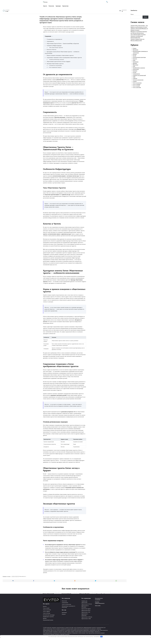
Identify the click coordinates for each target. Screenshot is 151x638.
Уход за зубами (136, 84)
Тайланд (135, 78)
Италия (135, 54)
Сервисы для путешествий (139, 75)
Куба (134, 60)
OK (101, 636)
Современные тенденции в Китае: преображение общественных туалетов (64, 57)
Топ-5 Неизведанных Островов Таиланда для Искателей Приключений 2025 (138, 36)
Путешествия (65, 6)
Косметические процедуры (139, 57)
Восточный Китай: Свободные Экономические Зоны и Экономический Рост (66, 596)
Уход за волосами (137, 83)
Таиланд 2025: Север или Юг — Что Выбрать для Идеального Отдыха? (139, 26)
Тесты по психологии (138, 80)
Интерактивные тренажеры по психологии (140, 52)
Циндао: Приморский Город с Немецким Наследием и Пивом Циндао (48, 596)
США (134, 77)
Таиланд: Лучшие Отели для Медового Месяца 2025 (137, 39)
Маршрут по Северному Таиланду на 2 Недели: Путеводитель (139, 32)
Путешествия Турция (86, 608)
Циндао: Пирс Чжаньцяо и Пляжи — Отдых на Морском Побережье (102, 595)
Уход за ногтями (137, 87)
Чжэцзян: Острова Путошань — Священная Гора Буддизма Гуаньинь (102, 613)
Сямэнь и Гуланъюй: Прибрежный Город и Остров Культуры (84, 613)
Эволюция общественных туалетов (55, 63)
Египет (134, 48)
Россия (134, 72)
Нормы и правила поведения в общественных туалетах (60, 55)
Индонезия (135, 50)
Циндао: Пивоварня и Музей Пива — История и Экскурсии (48, 613)
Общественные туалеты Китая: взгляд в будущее (58, 61)
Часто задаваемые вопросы (55, 67)
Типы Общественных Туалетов (56, 47)
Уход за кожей (136, 86)
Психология (51, 6)
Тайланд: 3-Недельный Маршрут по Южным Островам (139, 29)
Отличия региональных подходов (56, 59)
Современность (50, 41)
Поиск (132, 14)
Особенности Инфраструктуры (54, 45)
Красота (45, 6)
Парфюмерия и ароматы (139, 68)
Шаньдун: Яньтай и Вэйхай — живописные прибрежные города (85, 595)
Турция (135, 81)
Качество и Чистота (51, 49)
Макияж (135, 63)
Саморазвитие (136, 74)
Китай (134, 56)
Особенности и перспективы (55, 65)
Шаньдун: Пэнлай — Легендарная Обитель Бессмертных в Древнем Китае (66, 613)
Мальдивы (135, 65)
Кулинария (58, 6)
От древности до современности (54, 39)
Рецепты (135, 71)
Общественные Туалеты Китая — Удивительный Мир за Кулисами (63, 43)
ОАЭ (134, 66)
